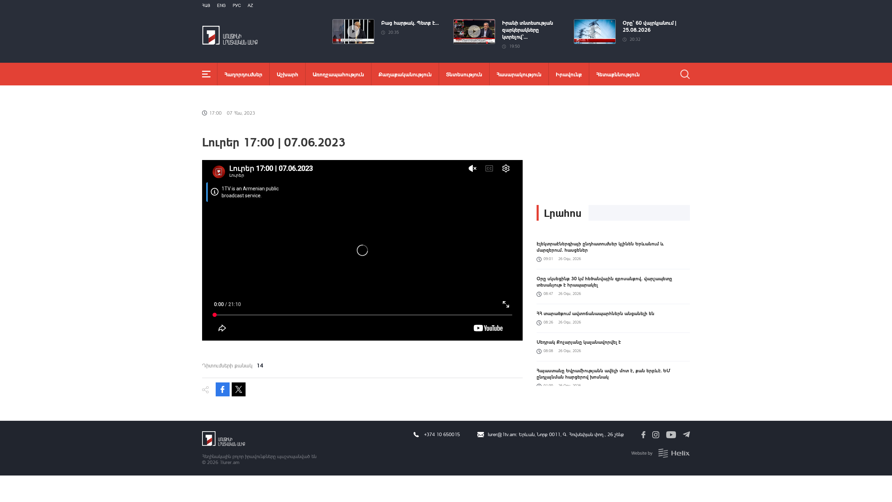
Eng (221, 5)
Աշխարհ (287, 74)
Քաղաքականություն (405, 74)
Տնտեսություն (464, 74)
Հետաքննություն (618, 74)
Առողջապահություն (338, 74)
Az (250, 5)
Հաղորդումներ (243, 74)
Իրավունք (569, 74)
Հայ (206, 5)
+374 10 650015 (442, 434)
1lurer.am (229, 462)
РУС (237, 5)
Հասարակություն (519, 74)
